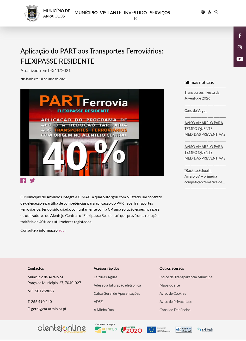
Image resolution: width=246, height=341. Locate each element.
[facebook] (240, 35)
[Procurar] (216, 12)
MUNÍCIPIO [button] (86, 12)
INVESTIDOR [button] (135, 15)
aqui (62, 230)
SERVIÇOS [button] (160, 12)
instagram (237, 52)
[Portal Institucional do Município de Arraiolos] (49, 13)
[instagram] (240, 47)
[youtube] (240, 58)
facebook (237, 40)
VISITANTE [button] (110, 12)
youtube (237, 64)
